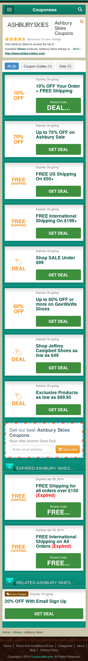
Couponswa (45, 10)
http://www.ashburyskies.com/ (25, 53)
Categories (65, 646)
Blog (33, 650)
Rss (82, 21)
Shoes (21, 49)
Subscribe (70, 449)
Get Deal (58, 149)
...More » (76, 49)
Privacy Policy (49, 650)
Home (6, 632)
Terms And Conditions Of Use (35, 646)
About (80, 646)
